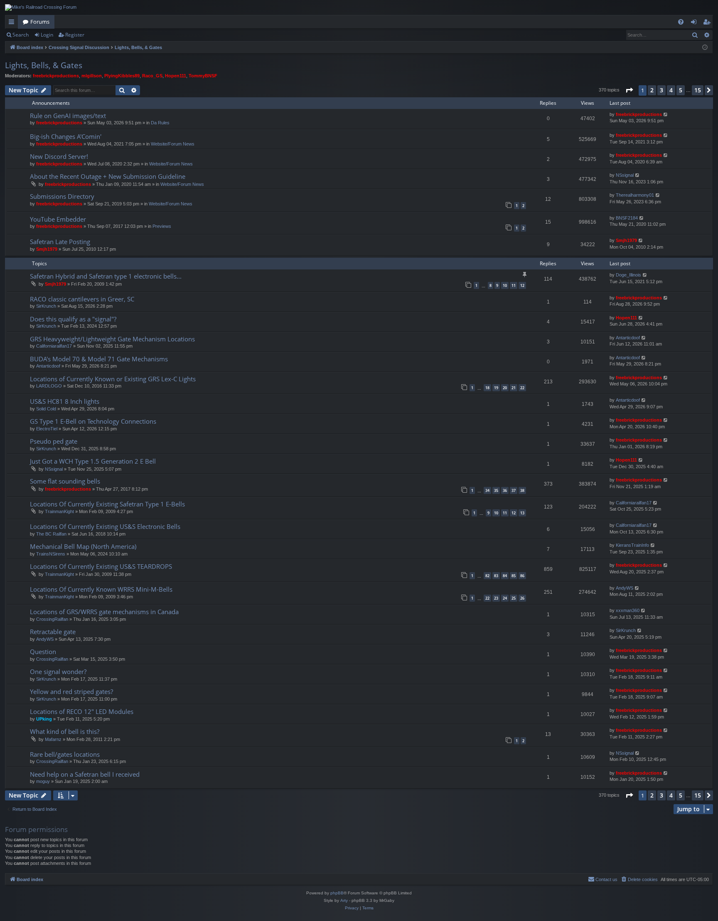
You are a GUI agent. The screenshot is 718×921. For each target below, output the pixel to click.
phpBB (337, 893)
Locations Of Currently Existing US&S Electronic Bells (105, 526)
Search (20, 34)
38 (522, 490)
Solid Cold (46, 408)
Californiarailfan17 (54, 345)
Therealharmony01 (635, 195)
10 (505, 285)
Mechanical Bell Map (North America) (83, 546)
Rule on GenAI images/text (68, 115)
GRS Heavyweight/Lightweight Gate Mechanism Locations (112, 339)
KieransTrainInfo (632, 545)
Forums (39, 21)
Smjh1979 (46, 249)
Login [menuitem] (695, 23)
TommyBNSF (203, 75)
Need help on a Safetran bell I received (85, 774)
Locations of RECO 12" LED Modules (81, 711)
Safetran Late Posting (60, 241)
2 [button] (652, 90)
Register (74, 34)
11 (513, 285)
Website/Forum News (172, 143)
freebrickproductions (56, 75)
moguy (43, 781)
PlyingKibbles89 (122, 75)
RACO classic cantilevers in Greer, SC (82, 299)
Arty (344, 900)
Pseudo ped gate (53, 441)
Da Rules (160, 122)
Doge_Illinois (628, 274)
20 (505, 387)
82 (487, 575)
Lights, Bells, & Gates (43, 65)
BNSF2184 (627, 217)
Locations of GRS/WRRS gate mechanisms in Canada (104, 611)
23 (496, 598)
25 (513, 598)
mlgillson (91, 75)
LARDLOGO (49, 385)
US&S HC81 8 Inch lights (64, 401)
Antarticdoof (628, 337)
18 (487, 387)
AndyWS (624, 587)
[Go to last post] (666, 114)
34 (487, 490)
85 (513, 575)
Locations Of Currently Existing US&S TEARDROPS (101, 566)
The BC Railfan (51, 533)
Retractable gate (53, 631)
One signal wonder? (58, 671)
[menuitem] (680, 22)
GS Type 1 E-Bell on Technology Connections (93, 421)
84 (505, 575)
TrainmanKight (59, 511)
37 (513, 490)
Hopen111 (175, 75)
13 (522, 513)
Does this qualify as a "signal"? (73, 319)
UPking (44, 718)
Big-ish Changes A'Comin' (65, 136)
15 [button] (697, 90)
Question (43, 651)
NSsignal (625, 175)
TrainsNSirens (50, 553)
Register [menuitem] (708, 23)
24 (505, 598)
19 (496, 387)
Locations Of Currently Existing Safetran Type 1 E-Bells (107, 504)
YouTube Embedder (58, 219)
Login (47, 34)
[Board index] (40, 7)
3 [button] (661, 90)
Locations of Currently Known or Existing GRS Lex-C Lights (113, 379)
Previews (161, 226)
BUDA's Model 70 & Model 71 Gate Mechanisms (99, 359)
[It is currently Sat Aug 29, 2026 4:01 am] (705, 47)
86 (522, 575)
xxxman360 (627, 610)
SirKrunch (46, 306)
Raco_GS (152, 75)
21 (513, 387)
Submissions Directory (62, 196)
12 (522, 285)
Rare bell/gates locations (65, 754)
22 (522, 387)
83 (496, 575)
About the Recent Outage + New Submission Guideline (107, 176)
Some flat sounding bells (65, 481)
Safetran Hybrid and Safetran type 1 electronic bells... (106, 276)
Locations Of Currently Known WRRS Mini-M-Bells (101, 589)
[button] (629, 90)
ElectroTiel (46, 428)
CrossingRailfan (52, 619)
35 (496, 490)
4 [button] (671, 90)
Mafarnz (53, 739)
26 (522, 598)
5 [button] (680, 90)
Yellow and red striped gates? (71, 691)
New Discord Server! (59, 156)
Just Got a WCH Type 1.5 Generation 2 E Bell (93, 461)
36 (505, 490)
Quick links (13, 23)
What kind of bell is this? (64, 731)
